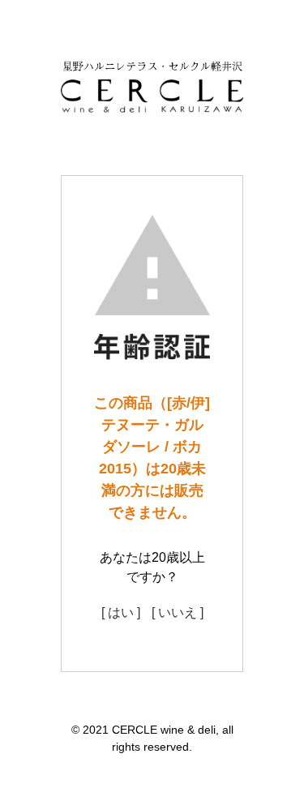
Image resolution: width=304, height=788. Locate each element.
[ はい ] (120, 612)
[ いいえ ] (177, 612)
